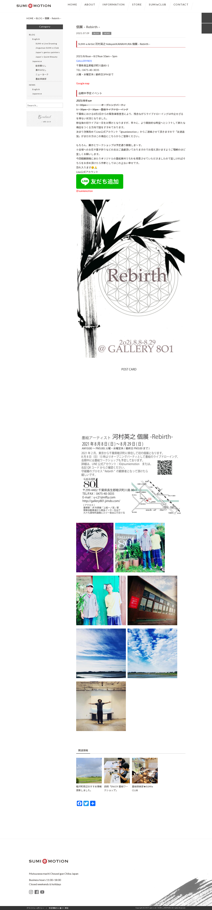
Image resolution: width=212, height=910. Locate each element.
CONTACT (181, 4)
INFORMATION (114, 4)
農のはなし (41, 70)
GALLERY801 (84, 60)
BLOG (96, 33)
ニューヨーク (42, 74)
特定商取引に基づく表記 (58, 908)
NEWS (107, 33)
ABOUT (89, 4)
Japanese (37, 61)
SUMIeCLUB (157, 4)
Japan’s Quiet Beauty (46, 57)
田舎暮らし (41, 65)
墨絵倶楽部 (41, 79)
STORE (137, 4)
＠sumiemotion (84, 190)
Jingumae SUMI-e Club (47, 48)
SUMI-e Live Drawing (46, 43)
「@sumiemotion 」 (129, 131)
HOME (72, 4)
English (36, 39)
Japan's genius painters (48, 52)
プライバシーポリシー (35, 908)
